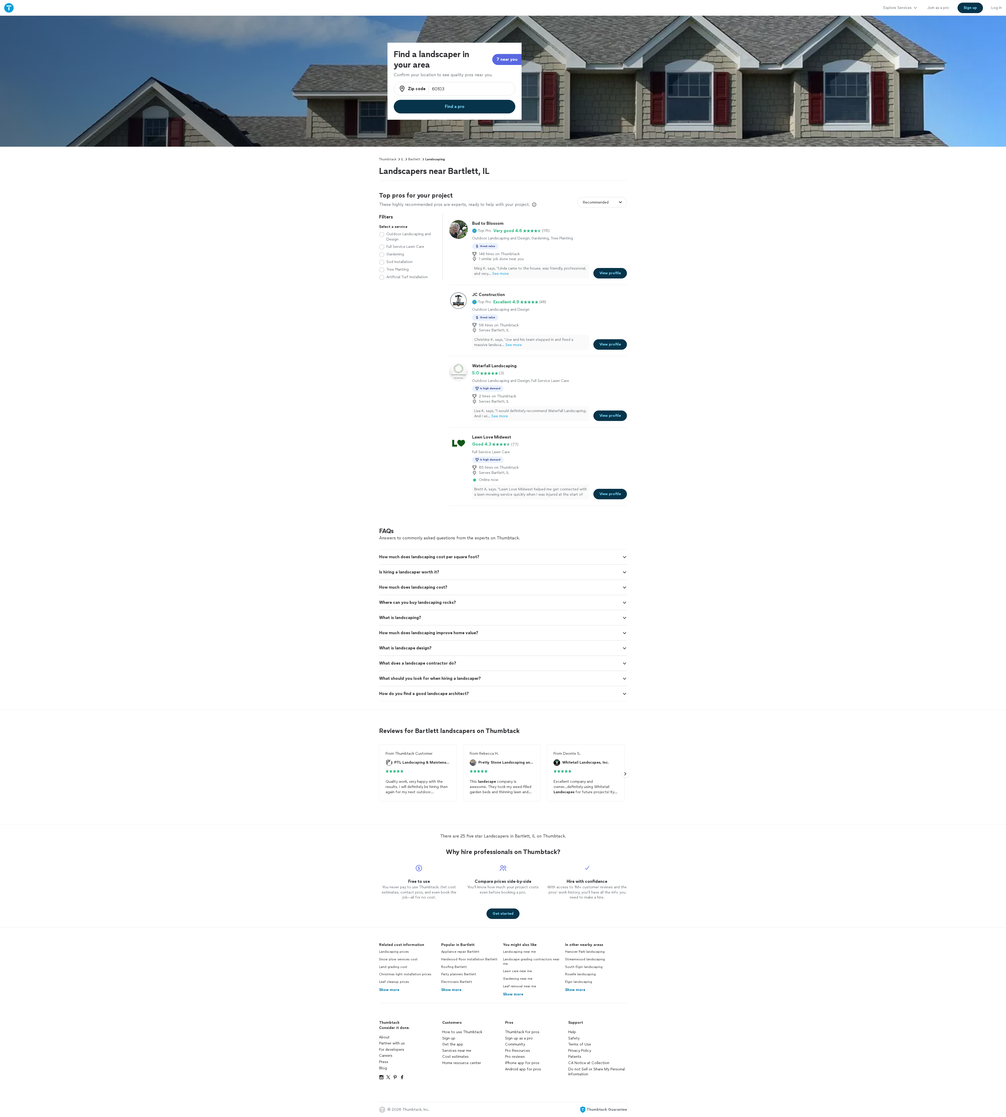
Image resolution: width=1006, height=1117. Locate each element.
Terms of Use (579, 1044)
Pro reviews (515, 1056)
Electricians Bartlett (456, 982)
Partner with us (392, 1043)
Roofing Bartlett (454, 967)
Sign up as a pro (519, 1038)
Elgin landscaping (578, 982)
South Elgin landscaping (584, 967)
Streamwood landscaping (585, 959)
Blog (383, 1068)
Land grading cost (393, 967)
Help (572, 1032)
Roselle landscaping (580, 974)
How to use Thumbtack (462, 1032)
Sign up (448, 1038)
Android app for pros (523, 1069)
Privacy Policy (579, 1050)
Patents (574, 1056)
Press (383, 1062)
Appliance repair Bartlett (460, 952)
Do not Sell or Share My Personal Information (596, 1072)
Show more (389, 990)
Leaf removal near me (519, 986)
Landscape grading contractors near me (531, 961)
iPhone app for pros (522, 1063)
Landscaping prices (394, 952)
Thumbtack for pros (522, 1032)
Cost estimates (455, 1056)
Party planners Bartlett (458, 974)
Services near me (456, 1050)
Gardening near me (517, 979)
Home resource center (461, 1063)
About (384, 1037)
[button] (481, 231)
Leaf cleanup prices (394, 982)
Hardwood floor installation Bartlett (469, 959)
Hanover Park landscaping (585, 952)
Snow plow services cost (398, 959)
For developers (391, 1049)
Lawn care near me (517, 971)
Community (515, 1044)
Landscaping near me (519, 952)
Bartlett (414, 159)
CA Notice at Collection (588, 1063)
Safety (573, 1038)
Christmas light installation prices (405, 974)
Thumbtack (387, 159)
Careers (385, 1055)
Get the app (452, 1044)
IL (402, 159)
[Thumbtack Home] (9, 7)
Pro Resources (517, 1050)
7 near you (506, 59)
